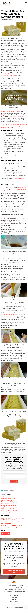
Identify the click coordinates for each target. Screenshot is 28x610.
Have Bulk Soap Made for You (14, 587)
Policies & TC (14, 597)
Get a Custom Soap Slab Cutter (14, 585)
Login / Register (14, 595)
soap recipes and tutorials (7, 19)
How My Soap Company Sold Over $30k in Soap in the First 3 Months (13, 519)
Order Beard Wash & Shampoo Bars (14, 589)
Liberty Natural (18, 178)
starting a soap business (8, 512)
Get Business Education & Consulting (14, 591)
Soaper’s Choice (21, 156)
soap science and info (7, 508)
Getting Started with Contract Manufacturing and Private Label (14, 522)
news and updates (6, 503)
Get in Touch (14, 601)
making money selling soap (9, 502)
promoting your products (8, 505)
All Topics (4, 497)
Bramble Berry (22, 187)
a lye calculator (16, 116)
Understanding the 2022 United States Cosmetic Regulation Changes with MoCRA (13, 526)
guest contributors (6, 500)
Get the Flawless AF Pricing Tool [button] (14, 571)
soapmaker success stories (9, 510)
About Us (14, 599)
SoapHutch (4, 115)
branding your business (8, 498)
